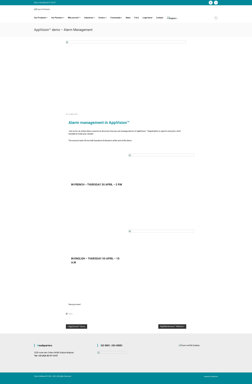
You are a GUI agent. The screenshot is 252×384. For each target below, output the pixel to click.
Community (115, 18)
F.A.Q (136, 18)
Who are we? (73, 18)
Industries (88, 18)
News (128, 18)
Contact (159, 18)
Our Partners (57, 18)
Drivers (102, 18)
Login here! (147, 18)
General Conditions (211, 376)
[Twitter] (216, 3)
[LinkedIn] (211, 3)
